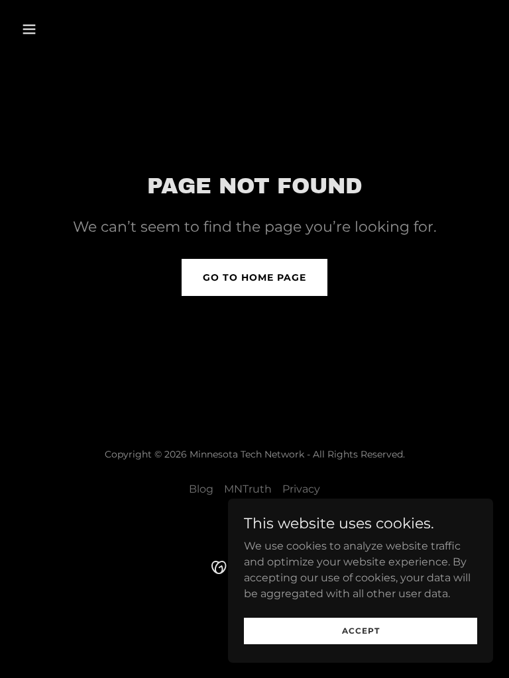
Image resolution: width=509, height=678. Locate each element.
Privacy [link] (301, 489)
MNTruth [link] (248, 489)
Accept (361, 631)
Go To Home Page (254, 277)
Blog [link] (201, 489)
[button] (51, 29)
